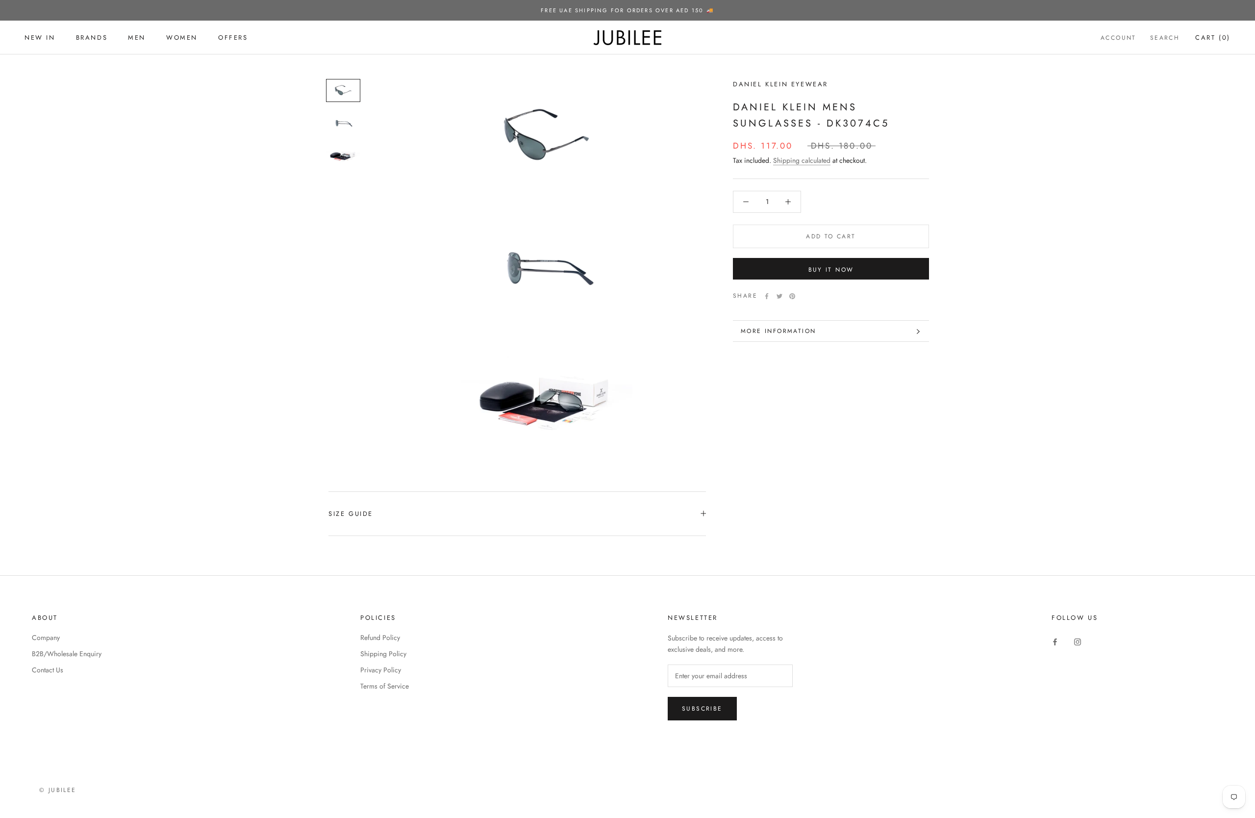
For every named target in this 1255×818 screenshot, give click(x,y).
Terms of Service (384, 686)
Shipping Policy (383, 654)
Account (1118, 37)
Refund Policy (380, 637)
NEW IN (40, 37)
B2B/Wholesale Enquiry (66, 654)
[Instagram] (1077, 641)
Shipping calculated (801, 161)
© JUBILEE (57, 790)
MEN (137, 37)
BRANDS (92, 37)
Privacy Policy (380, 670)
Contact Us (47, 670)
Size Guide (350, 513)
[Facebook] (767, 296)
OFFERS (233, 37)
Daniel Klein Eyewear (780, 84)
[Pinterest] (792, 296)
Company (46, 637)
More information (778, 331)
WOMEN (182, 37)
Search (1165, 37)
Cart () (1212, 37)
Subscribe (702, 708)
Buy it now (831, 269)
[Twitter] (779, 296)
